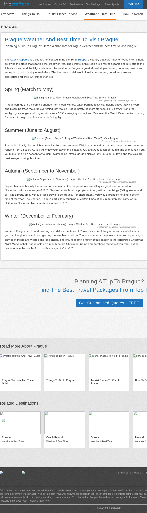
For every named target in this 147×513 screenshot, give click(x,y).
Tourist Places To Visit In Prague (105, 382)
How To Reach (133, 14)
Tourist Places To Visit (62, 14)
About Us (124, 473)
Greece (95, 437)
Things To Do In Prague (60, 380)
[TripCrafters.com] (16, 4)
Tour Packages (94, 4)
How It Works (44, 4)
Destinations (76, 4)
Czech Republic (19, 59)
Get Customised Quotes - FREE (109, 303)
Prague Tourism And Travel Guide (18, 382)
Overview (7, 14)
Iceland (139, 437)
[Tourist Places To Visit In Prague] (109, 365)
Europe (82, 59)
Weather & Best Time (100, 14)
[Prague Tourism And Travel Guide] (20, 365)
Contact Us (137, 473)
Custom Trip (60, 4)
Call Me (133, 4)
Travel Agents (112, 4)
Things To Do (30, 14)
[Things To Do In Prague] (64, 365)
